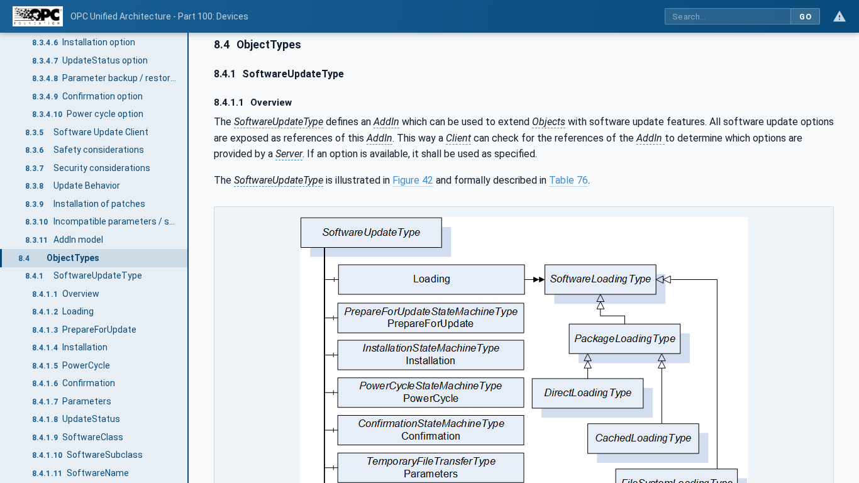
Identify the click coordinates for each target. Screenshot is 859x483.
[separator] (189, 258)
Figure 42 (412, 180)
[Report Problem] (839, 16)
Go (805, 16)
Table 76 (568, 180)
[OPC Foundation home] (38, 16)
